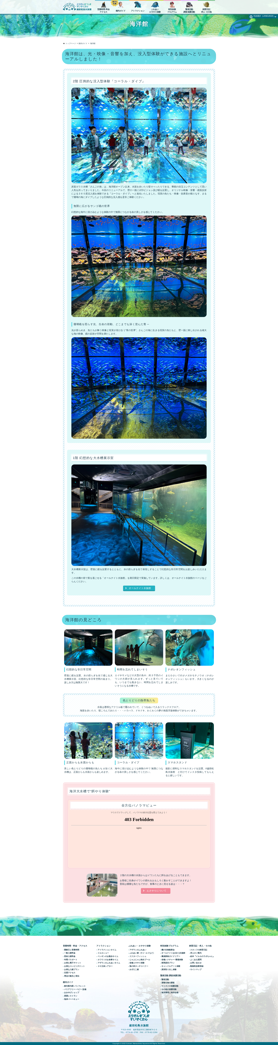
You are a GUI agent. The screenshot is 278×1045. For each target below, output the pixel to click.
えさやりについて (156, 890)
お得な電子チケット (72, 963)
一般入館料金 (69, 953)
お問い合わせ (196, 963)
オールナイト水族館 (140, 588)
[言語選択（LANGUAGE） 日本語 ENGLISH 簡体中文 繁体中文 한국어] (263, 16)
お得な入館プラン (71, 970)
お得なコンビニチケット (74, 966)
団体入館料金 (69, 956)
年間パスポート (70, 960)
